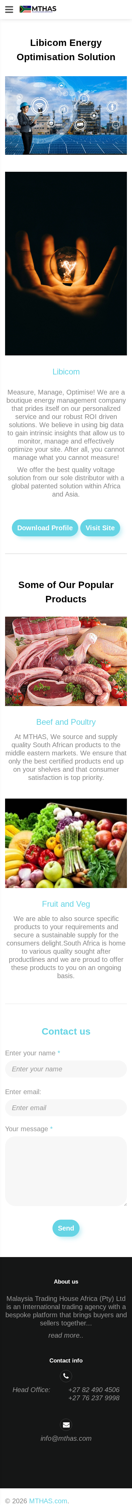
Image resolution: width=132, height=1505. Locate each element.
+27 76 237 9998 (93, 1398)
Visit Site (100, 528)
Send (66, 1228)
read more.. (66, 1335)
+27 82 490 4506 (93, 1389)
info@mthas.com (66, 1438)
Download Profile (45, 528)
